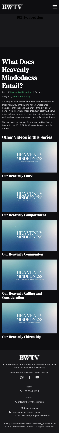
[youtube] (37, 377)
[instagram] (22, 377)
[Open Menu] (55, 7)
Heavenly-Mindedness (21, 92)
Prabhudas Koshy (22, 96)
